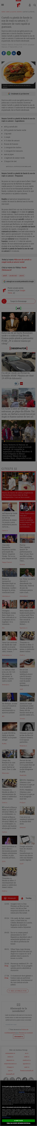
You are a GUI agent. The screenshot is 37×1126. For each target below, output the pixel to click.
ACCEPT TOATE (18, 1120)
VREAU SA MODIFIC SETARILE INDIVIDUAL (18, 1123)
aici (9, 1099)
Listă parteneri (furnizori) (6, 1117)
